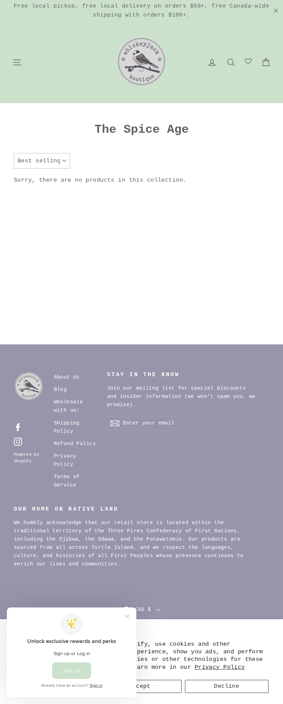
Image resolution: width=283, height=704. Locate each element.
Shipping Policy (67, 427)
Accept (139, 686)
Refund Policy (75, 444)
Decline (226, 686)
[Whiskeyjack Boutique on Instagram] (18, 441)
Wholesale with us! (68, 406)
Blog (60, 390)
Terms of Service (67, 481)
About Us (67, 377)
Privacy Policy (220, 667)
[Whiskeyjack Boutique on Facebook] (18, 427)
